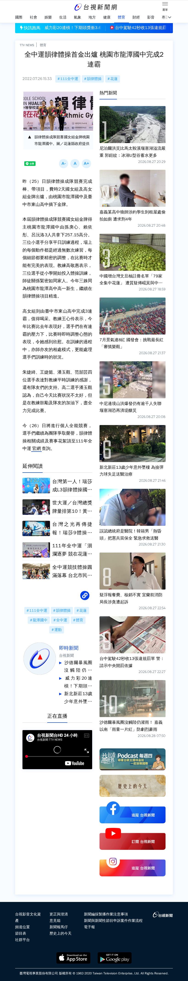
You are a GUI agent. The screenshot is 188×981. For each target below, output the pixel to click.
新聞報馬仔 (59, 927)
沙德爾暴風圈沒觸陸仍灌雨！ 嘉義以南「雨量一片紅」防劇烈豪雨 (78, 667)
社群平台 (22, 940)
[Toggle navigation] (165, 4)
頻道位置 (22, 927)
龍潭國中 (40, 620)
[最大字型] (86, 163)
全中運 (61, 620)
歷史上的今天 (61, 933)
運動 (58, 629)
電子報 (89, 927)
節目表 (20, 933)
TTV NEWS (27, 45)
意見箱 (55, 920)
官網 (36, 448)
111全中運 (69, 79)
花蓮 (114, 79)
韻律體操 (94, 79)
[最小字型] (63, 163)
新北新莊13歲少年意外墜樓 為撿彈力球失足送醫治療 (78, 698)
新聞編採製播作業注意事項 (106, 914)
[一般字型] (75, 163)
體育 (43, 45)
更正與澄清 (59, 914)
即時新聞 (68, 648)
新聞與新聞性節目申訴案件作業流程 (113, 920)
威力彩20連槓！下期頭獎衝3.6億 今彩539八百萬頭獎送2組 (78, 682)
